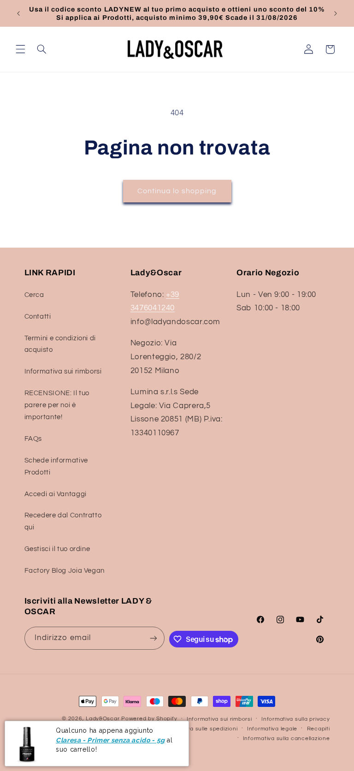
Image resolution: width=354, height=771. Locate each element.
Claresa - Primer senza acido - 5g (110, 740)
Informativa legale (272, 728)
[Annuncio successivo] (335, 13)
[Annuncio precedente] (18, 13)
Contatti (37, 316)
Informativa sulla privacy (295, 719)
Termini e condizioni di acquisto (60, 344)
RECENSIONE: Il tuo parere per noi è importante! (56, 405)
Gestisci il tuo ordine (57, 549)
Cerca (34, 294)
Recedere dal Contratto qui (63, 521)
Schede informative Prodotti (56, 466)
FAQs (33, 438)
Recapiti (318, 728)
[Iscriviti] (153, 638)
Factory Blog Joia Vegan (64, 570)
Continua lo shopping (177, 191)
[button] (20, 49)
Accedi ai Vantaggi (55, 494)
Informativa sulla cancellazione (286, 738)
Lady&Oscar (102, 718)
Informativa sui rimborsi (63, 371)
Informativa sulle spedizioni (200, 728)
